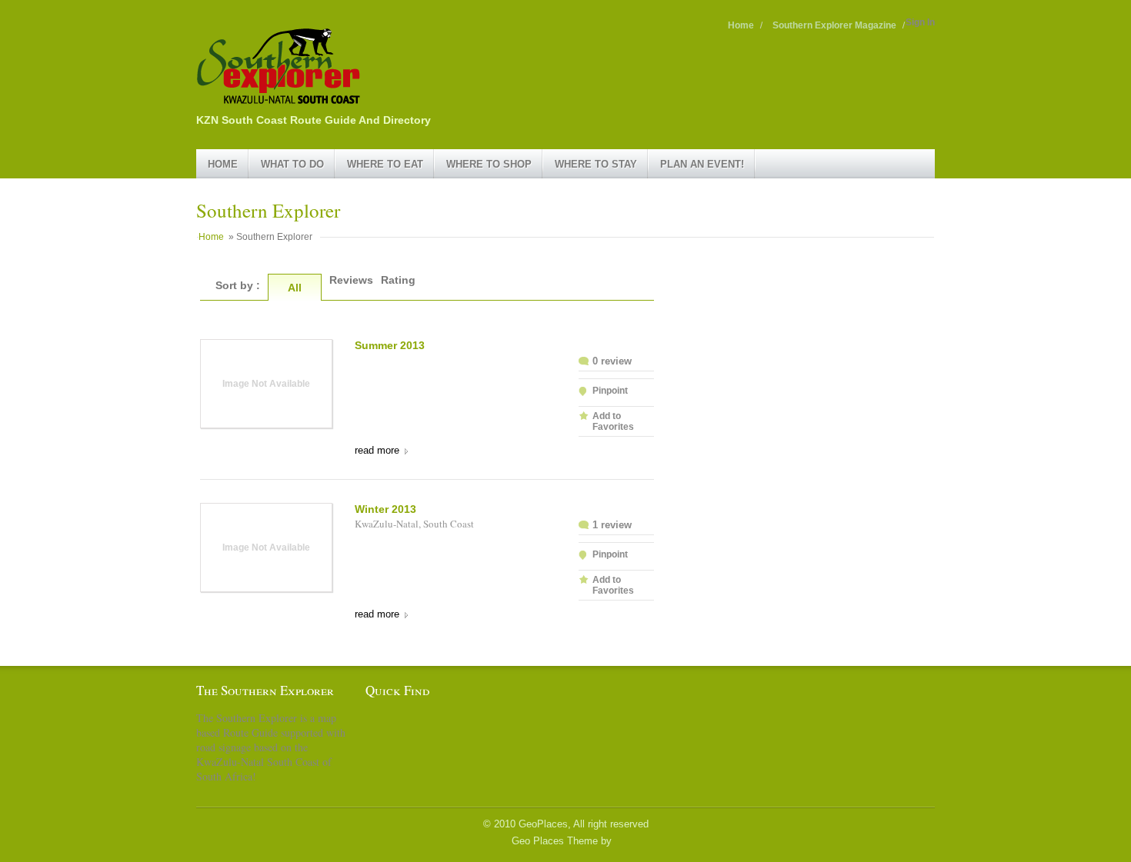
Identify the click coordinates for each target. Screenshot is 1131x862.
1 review (612, 525)
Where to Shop (489, 164)
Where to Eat (385, 164)
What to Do (292, 164)
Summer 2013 (390, 345)
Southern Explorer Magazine (834, 25)
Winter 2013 (385, 509)
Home (741, 25)
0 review (612, 361)
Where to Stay (596, 164)
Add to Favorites (613, 421)
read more (377, 450)
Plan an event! (702, 164)
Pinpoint (610, 390)
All (295, 287)
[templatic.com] (617, 841)
